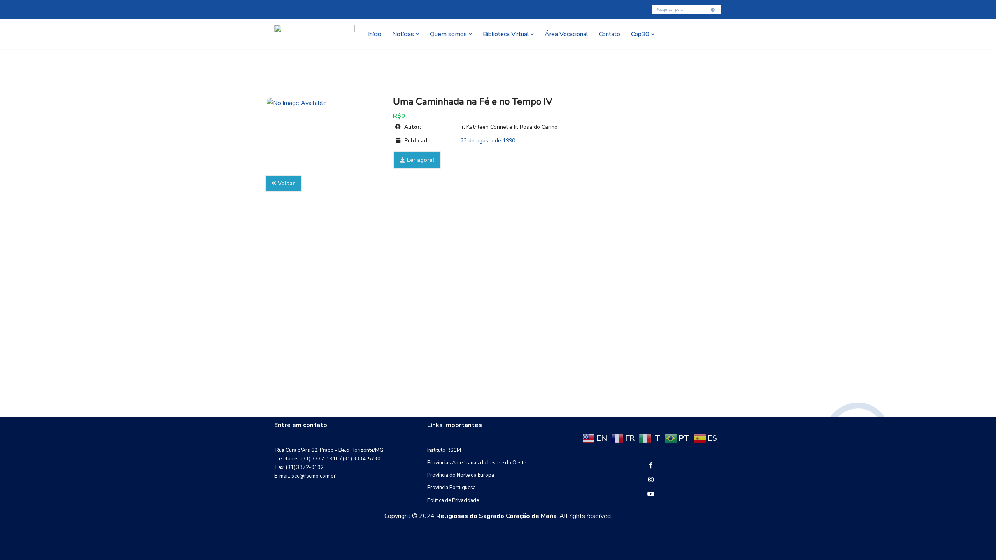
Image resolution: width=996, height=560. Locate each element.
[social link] (651, 465)
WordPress (336, 550)
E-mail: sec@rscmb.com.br (305, 476)
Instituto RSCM (444, 450)
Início (374, 34)
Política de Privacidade (453, 500)
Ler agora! (419, 160)
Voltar (285, 183)
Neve (281, 550)
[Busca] (713, 10)
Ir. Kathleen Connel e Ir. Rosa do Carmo (509, 127)
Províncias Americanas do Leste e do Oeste (476, 462)
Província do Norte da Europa (460, 475)
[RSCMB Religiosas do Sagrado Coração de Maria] (314, 34)
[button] (417, 34)
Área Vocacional (566, 34)
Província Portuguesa (451, 487)
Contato (609, 34)
